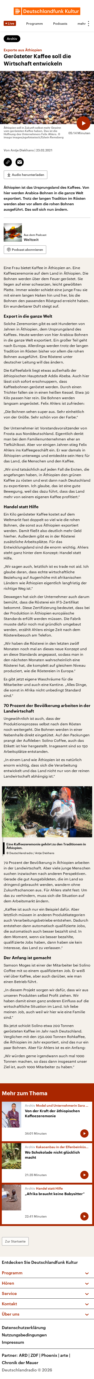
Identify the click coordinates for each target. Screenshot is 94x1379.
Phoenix (50, 1355)
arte (65, 1355)
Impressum (13, 1342)
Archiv (12, 39)
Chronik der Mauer (20, 1362)
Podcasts (60, 23)
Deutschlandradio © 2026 (27, 1369)
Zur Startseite (15, 1241)
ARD (24, 1355)
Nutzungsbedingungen (24, 1334)
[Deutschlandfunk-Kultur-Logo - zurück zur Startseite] (47, 11)
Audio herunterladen (28, 175)
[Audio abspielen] (83, 123)
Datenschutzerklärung (24, 1327)
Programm (34, 23)
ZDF (35, 1355)
